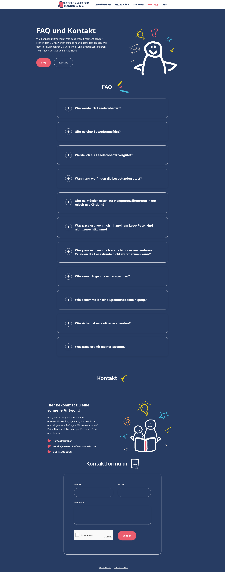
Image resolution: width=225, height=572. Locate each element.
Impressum (105, 567)
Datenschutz (121, 567)
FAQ (43, 62)
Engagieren (122, 4)
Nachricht (79, 502)
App (164, 4)
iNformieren (103, 4)
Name (77, 484)
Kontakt (153, 4)
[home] (73, 4)
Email (121, 484)
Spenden (138, 4)
